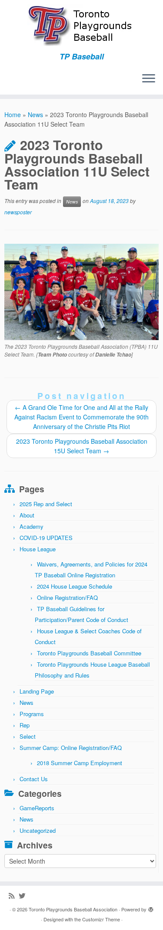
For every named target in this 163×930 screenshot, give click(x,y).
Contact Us (34, 779)
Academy (31, 526)
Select (28, 736)
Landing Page (37, 691)
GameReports (37, 808)
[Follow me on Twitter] (24, 895)
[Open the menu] (148, 78)
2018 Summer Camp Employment (79, 763)
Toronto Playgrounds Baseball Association (73, 909)
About (27, 515)
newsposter (18, 212)
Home (12, 114)
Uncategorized (38, 830)
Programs (32, 714)
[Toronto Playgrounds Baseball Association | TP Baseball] (81, 26)
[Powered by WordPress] (151, 907)
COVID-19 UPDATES (46, 538)
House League (38, 549)
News (35, 114)
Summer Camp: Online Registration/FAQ (71, 747)
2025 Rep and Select (46, 504)
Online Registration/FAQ (67, 597)
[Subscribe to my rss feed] (14, 895)
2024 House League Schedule (74, 586)
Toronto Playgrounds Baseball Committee (89, 653)
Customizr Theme (101, 919)
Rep (25, 725)
